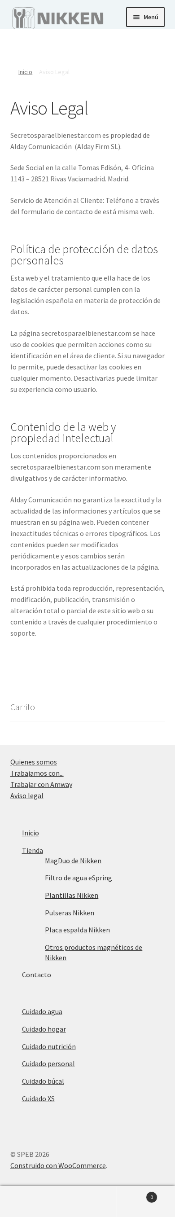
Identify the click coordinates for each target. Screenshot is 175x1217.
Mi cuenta (29, 1201)
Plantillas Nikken (71, 895)
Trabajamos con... (37, 773)
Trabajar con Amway (41, 784)
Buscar (87, 1201)
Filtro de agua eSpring (78, 877)
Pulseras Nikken (69, 912)
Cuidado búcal (43, 1080)
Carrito (135, 1193)
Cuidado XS (38, 1098)
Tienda (32, 850)
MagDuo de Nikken (73, 860)
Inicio (25, 72)
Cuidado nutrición (49, 1046)
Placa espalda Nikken (77, 929)
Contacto (36, 974)
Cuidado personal (48, 1063)
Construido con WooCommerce (58, 1165)
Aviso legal (27, 795)
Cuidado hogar (44, 1028)
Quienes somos (33, 761)
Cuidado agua (42, 1011)
